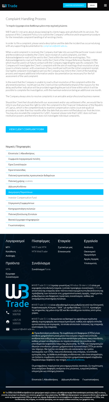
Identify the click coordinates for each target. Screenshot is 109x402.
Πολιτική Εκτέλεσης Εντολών (22, 214)
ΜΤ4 (8, 247)
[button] (105, 5)
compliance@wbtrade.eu (55, 46)
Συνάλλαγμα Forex (41, 269)
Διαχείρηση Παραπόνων (20, 192)
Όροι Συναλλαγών (17, 164)
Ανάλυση (88, 247)
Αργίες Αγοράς (91, 259)
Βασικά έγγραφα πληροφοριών (23, 219)
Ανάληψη (10, 255)
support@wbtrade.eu (23, 329)
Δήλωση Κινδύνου (17, 186)
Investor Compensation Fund (22, 197)
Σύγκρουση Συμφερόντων (21, 203)
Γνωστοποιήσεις (16, 225)
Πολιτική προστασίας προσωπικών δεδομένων (31, 175)
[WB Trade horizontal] (9, 5)
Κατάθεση (11, 251)
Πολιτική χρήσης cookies (20, 181)
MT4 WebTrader (40, 251)
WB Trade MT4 (39, 247)
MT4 (8, 269)
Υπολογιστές (90, 263)
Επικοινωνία (64, 251)
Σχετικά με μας (65, 247)
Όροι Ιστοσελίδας (17, 170)
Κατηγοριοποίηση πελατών (21, 208)
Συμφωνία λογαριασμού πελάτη (24, 158)
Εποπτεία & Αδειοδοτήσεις (21, 153)
